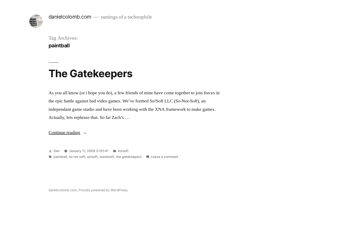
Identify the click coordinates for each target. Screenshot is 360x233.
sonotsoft (107, 157)
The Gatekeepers (90, 73)
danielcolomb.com (70, 17)
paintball (60, 157)
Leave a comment (164, 157)
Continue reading (68, 132)
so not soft (77, 157)
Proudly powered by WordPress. (103, 190)
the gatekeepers (128, 157)
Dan (57, 151)
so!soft (123, 151)
